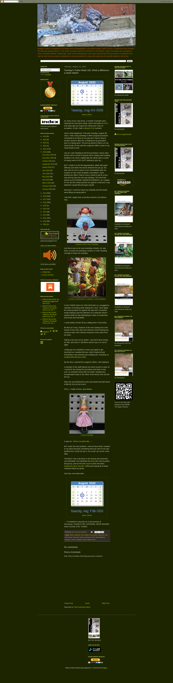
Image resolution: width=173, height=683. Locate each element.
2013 (45, 212)
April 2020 (46, 180)
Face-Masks (93, 535)
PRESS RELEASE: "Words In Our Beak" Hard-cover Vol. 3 (49, 308)
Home (87, 603)
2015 (45, 205)
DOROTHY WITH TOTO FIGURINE (87, 244)
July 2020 (46, 170)
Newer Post (69, 603)
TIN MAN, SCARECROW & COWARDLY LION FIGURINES (87, 299)
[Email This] (95, 532)
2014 (45, 209)
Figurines (101, 535)
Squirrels (67, 539)
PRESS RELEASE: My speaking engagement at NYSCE (50, 301)
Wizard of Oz (89, 128)
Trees (73, 539)
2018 (45, 196)
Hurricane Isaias (78, 537)
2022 (45, 146)
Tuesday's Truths (81, 539)
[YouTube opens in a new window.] (56, 332)
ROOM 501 (46, 272)
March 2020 (46, 183)
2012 (45, 215)
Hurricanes (87, 537)
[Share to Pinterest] (103, 532)
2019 (45, 193)
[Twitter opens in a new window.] (41, 335)
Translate (47, 75)
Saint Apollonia (100, 537)
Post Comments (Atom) (82, 607)
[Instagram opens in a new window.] (44, 332)
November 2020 (48, 158)
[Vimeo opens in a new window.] (53, 332)
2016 (45, 202)
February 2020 (47, 186)
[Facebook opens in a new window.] (50, 332)
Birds (71, 535)
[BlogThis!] (97, 532)
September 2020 (48, 164)
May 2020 (46, 177)
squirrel (89, 464)
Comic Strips (85, 535)
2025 (45, 136)
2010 (45, 221)
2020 (45, 152)
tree (98, 315)
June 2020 (46, 173)
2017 (45, 199)
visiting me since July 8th (74, 466)
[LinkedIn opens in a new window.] (41, 343)
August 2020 (47, 167)
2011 (45, 218)
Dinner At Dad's (48, 275)
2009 (45, 224)
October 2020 (47, 161)
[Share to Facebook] (101, 532)
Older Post (105, 603)
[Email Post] (91, 532)
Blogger (104, 668)
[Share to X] (99, 532)
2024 (45, 139)
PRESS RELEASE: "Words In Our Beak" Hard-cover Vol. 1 (49, 321)
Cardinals (77, 535)
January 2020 (47, 189)
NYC (106, 123)
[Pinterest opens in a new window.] (44, 335)
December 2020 (48, 155)
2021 (45, 149)
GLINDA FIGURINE (87, 435)
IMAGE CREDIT (87, 114)
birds (93, 461)
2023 (45, 143)
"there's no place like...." (82, 441)
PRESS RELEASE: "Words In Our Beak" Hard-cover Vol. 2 (49, 314)
